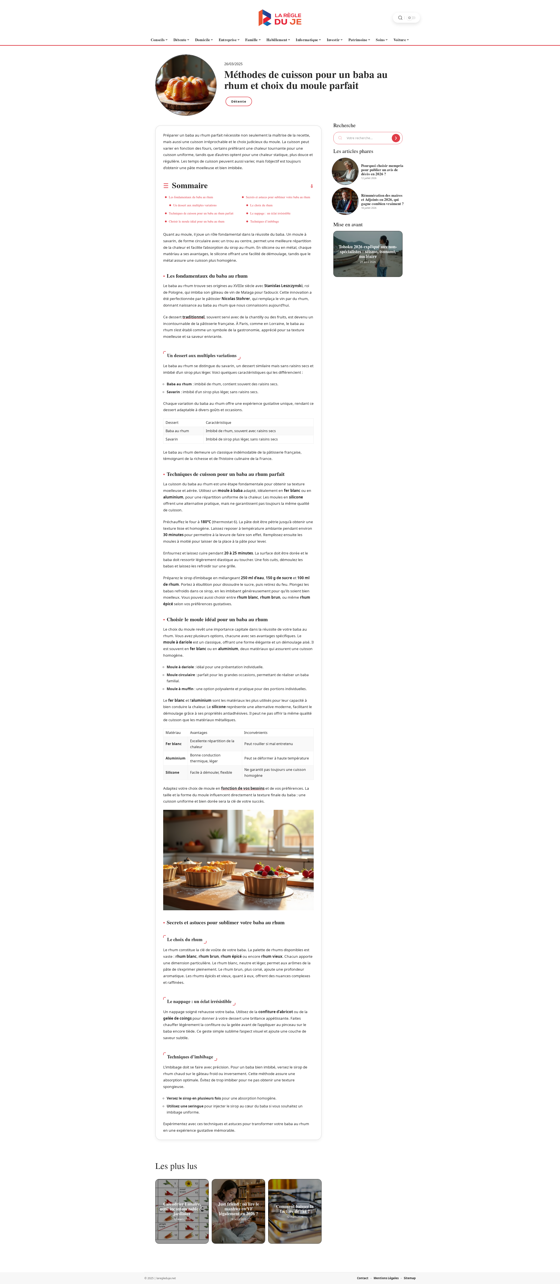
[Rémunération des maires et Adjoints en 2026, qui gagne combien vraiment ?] (345, 201)
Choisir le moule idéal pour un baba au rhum (196, 221)
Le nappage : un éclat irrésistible (270, 213)
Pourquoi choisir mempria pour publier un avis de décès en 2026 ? (382, 170)
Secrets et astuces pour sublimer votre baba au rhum (278, 197)
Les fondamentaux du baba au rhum (191, 197)
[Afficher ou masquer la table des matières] (261, 186)
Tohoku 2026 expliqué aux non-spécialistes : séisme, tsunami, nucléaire (368, 251)
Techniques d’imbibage (264, 221)
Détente (238, 101)
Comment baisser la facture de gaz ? (295, 1208)
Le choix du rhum (261, 205)
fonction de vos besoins (242, 788)
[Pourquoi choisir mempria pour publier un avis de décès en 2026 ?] (345, 171)
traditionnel (193, 316)
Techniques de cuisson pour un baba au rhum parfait (201, 213)
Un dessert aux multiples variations (195, 205)
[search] (400, 17)
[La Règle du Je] (280, 18)
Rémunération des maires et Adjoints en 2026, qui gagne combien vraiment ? (382, 199)
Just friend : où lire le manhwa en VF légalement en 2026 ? (238, 1209)
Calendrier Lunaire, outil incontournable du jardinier (182, 1209)
